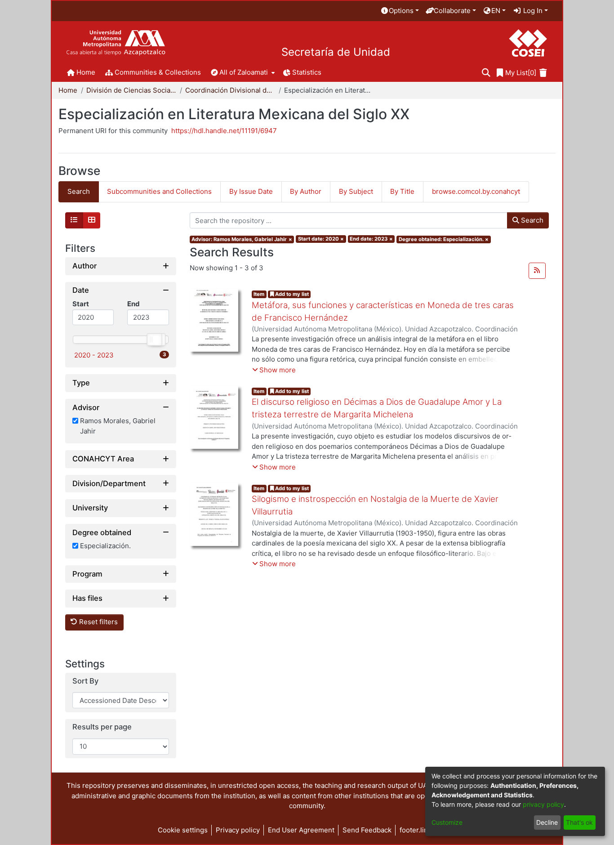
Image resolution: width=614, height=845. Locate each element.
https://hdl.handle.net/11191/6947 (224, 130)
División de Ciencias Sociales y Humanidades (131, 90)
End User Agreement (301, 830)
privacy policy (543, 804)
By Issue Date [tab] (251, 191)
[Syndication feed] (537, 271)
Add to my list (291, 294)
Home (67, 90)
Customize (447, 822)
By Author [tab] (305, 191)
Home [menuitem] (85, 72)
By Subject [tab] (356, 191)
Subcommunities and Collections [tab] (159, 191)
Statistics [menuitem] (306, 72)
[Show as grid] (92, 220)
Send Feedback (367, 830)
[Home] (115, 43)
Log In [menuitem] (532, 10)
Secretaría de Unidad (335, 52)
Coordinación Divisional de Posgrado (230, 90)
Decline (547, 822)
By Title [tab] (402, 191)
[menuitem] (399, 11)
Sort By (85, 681)
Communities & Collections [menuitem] (158, 72)
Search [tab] (78, 191)
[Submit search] (486, 73)
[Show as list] (74, 220)
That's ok (579, 822)
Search (531, 220)
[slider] (154, 339)
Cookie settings (183, 830)
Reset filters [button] (97, 622)
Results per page (102, 727)
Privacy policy (238, 830)
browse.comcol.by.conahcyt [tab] (476, 191)
